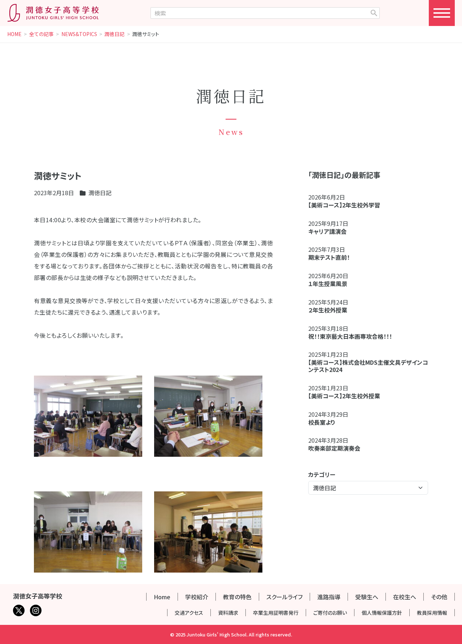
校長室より (321, 422)
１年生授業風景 (327, 283)
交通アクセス (189, 612)
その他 (439, 597)
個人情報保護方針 (382, 612)
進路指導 (328, 597)
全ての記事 (41, 34)
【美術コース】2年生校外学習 (347, 205)
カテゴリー (321, 474)
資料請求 (228, 612)
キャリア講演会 (327, 231)
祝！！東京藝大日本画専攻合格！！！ (350, 336)
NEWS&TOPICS (79, 34)
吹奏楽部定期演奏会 (334, 448)
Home (162, 597)
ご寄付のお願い (330, 612)
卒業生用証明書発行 (275, 612)
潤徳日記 (114, 34)
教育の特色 (237, 597)
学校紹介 (196, 597)
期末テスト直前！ (329, 257)
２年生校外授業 (330, 310)
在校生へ (404, 597)
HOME (14, 34)
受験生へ (366, 597)
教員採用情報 (432, 612)
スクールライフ (284, 597)
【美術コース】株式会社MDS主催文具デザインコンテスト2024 (368, 366)
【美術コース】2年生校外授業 (344, 395)
